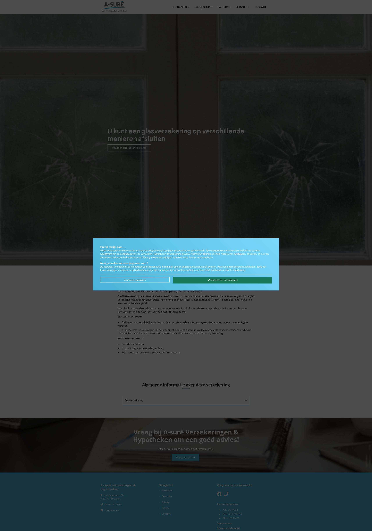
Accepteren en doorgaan (223, 279)
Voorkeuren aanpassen (135, 280)
